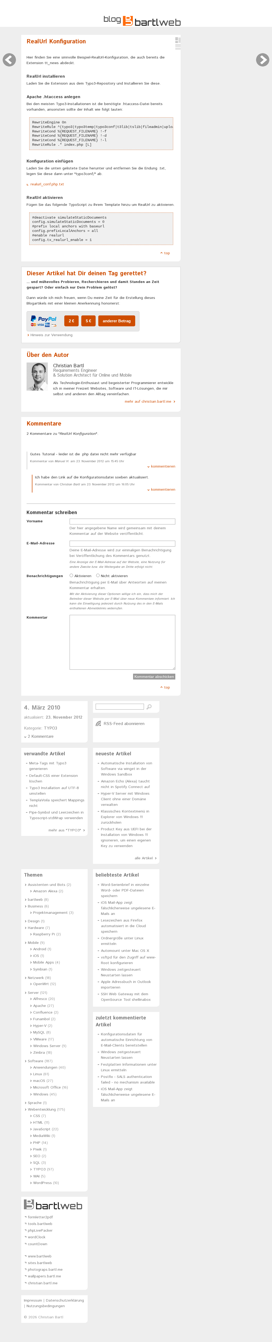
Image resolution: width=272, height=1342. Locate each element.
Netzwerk (36, 978)
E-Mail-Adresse (41, 543)
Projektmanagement (50, 912)
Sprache (35, 1103)
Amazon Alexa (45, 891)
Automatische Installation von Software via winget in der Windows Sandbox (126, 769)
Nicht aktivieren (114, 576)
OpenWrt (41, 984)
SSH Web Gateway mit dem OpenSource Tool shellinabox (126, 996)
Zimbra (39, 1052)
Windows (40, 1094)
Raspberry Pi (44, 934)
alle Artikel (144, 858)
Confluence (43, 1012)
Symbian (40, 969)
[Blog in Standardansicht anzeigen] (178, 40)
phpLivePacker (40, 1230)
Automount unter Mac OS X (125, 950)
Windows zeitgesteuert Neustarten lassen (121, 972)
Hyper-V (39, 1025)
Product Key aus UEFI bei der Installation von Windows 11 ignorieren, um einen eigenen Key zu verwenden (126, 838)
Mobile (33, 942)
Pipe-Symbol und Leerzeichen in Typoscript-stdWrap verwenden (56, 815)
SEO (36, 1156)
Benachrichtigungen (45, 576)
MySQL (39, 1032)
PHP (36, 1142)
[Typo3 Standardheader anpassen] (262, 59)
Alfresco (40, 999)
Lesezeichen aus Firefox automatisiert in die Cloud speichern (123, 926)
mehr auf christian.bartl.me (148, 401)
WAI (36, 1176)
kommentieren (163, 466)
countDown (37, 1244)
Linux (37, 1074)
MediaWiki (41, 1136)
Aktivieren (82, 576)
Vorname (35, 521)
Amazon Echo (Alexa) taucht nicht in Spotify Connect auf (125, 784)
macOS (39, 1080)
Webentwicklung (42, 1109)
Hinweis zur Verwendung (52, 335)
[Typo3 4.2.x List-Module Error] (9, 59)
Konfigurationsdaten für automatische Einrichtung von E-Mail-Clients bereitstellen (126, 1040)
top (167, 253)
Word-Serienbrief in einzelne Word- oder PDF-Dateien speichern (125, 890)
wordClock (36, 1237)
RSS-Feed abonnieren (124, 724)
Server (33, 992)
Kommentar (37, 617)
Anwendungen (45, 1067)
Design (34, 921)
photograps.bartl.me (45, 1269)
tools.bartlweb (40, 1224)
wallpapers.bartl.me (44, 1276)
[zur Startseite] (142, 25)
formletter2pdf (40, 1217)
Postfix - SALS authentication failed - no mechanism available (128, 1079)
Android (39, 949)
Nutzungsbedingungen (46, 1306)
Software (35, 1061)
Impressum (33, 1300)
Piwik (37, 1149)
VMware (40, 1039)
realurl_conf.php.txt (47, 184)
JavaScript (41, 1129)
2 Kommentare (41, 736)
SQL (36, 1162)
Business (35, 906)
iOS (36, 955)
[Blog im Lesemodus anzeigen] (178, 46)
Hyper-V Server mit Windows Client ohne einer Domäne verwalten (125, 799)
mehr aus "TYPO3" (65, 830)
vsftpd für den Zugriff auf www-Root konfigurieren (128, 960)
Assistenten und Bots (46, 884)
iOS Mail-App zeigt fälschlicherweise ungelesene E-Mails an (128, 908)
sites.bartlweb (40, 1263)
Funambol (41, 1019)
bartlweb (35, 899)
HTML (38, 1122)
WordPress (42, 1183)
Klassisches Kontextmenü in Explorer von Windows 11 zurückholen (125, 817)
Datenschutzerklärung (65, 1300)
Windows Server (47, 1046)
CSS (36, 1116)
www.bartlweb (40, 1256)
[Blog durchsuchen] (149, 707)
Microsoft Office (47, 1087)
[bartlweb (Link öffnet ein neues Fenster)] (54, 1204)
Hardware (36, 928)
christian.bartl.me (43, 1283)
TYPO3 (50, 728)
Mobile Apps (43, 962)
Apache (39, 1005)
